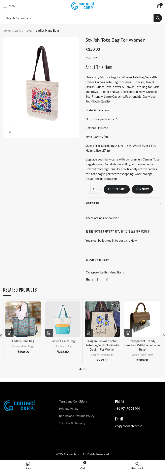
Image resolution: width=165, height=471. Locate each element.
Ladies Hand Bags (48, 30)
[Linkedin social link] (102, 279)
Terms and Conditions (73, 401)
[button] (9, 333)
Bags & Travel (23, 30)
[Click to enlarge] (10, 132)
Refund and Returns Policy (76, 416)
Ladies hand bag (23, 341)
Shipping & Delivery (72, 423)
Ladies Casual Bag (63, 341)
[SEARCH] (158, 18)
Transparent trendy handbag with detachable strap (142, 345)
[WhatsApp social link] (106, 279)
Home (7, 30)
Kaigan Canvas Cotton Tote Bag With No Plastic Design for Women (103, 345)
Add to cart (117, 189)
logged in (108, 240)
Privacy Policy (68, 408)
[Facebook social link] (97, 279)
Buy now (142, 189)
